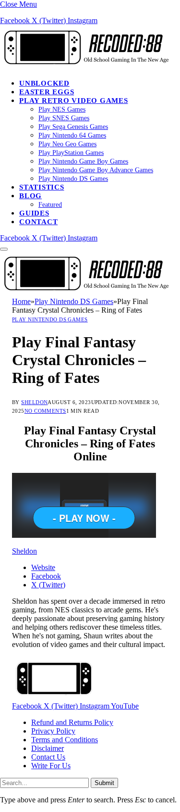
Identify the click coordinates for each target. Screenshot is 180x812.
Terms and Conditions (64, 740)
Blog (30, 196)
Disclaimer (47, 748)
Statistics (41, 187)
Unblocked (44, 83)
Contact (38, 222)
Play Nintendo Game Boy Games (83, 161)
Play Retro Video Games (73, 100)
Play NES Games (61, 109)
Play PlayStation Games (71, 152)
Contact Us (48, 757)
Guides (34, 213)
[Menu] (4, 249)
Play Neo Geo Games (67, 144)
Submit (104, 783)
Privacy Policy (53, 731)
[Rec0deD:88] (84, 67)
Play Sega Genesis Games (73, 126)
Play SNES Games (63, 118)
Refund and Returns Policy (72, 722)
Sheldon (34, 402)
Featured (50, 204)
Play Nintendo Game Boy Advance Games (95, 170)
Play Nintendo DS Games (73, 178)
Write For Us (51, 765)
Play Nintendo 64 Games (72, 135)
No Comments (45, 411)
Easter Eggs (46, 92)
